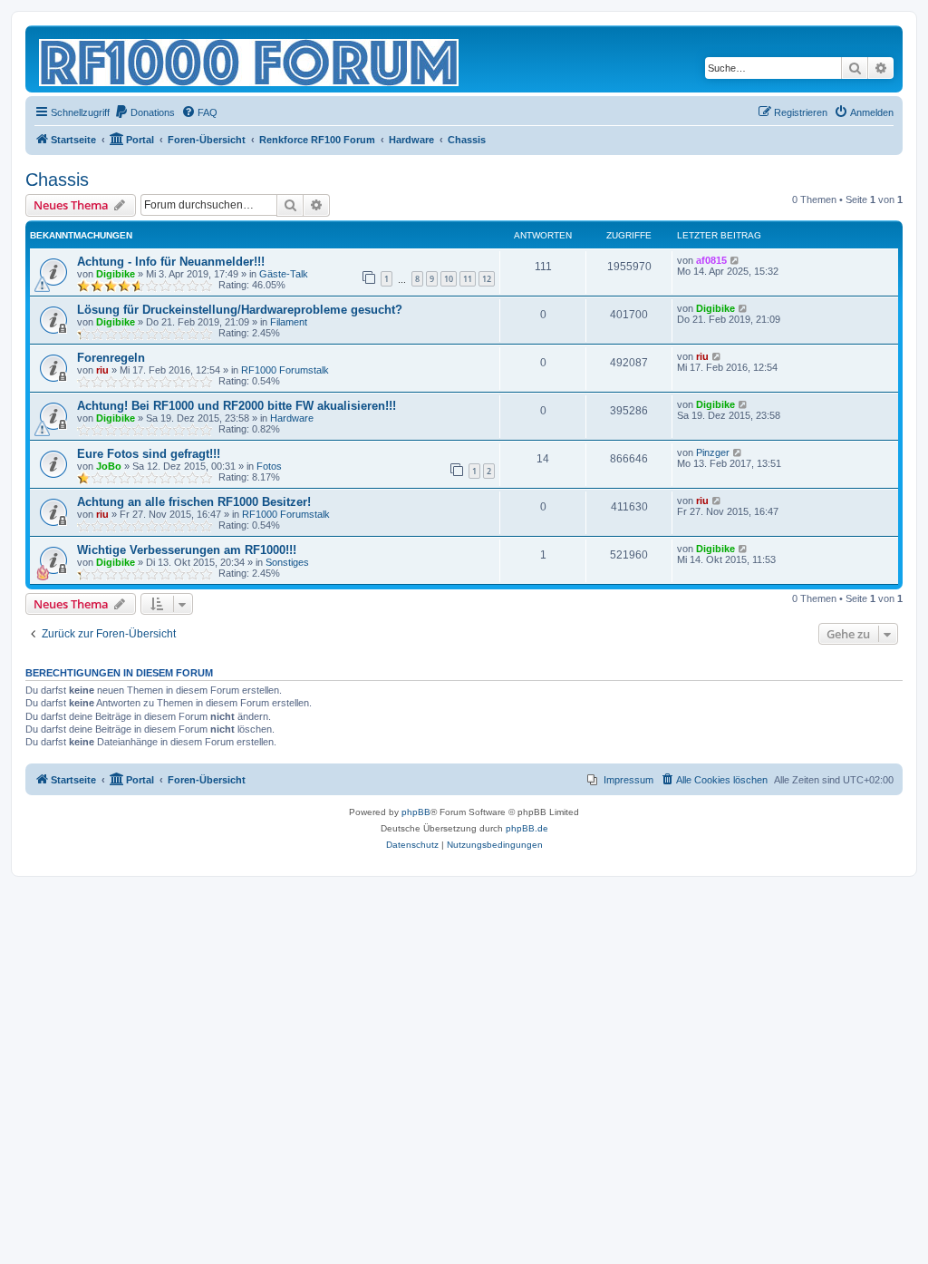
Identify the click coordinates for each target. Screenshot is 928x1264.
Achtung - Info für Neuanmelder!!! (171, 261)
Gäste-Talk (283, 273)
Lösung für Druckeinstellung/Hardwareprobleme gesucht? (239, 309)
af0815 (711, 260)
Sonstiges (287, 562)
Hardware (292, 418)
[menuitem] (144, 112)
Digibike (115, 273)
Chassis (57, 180)
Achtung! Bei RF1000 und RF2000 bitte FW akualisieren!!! (236, 406)
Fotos (269, 466)
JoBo (108, 466)
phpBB (415, 812)
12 (486, 279)
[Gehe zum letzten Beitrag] (735, 260)
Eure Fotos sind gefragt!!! (148, 454)
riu (102, 370)
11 (467, 279)
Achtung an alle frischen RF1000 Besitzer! (194, 502)
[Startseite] (250, 59)
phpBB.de (527, 828)
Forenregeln (111, 358)
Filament (288, 321)
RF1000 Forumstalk (285, 370)
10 (448, 279)
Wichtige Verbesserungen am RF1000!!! (186, 550)
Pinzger (713, 452)
